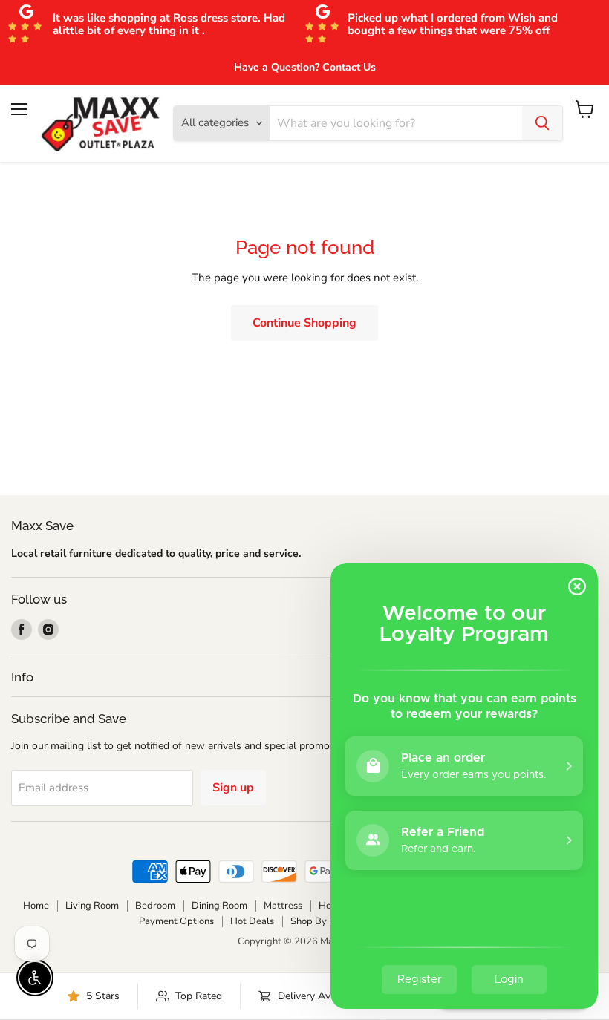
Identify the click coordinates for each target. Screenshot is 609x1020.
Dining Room (219, 905)
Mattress (283, 905)
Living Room (92, 905)
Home (36, 905)
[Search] (542, 123)
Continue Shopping (304, 323)
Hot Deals (252, 921)
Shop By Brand (323, 921)
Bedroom (155, 905)
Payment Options (176, 921)
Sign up (233, 787)
